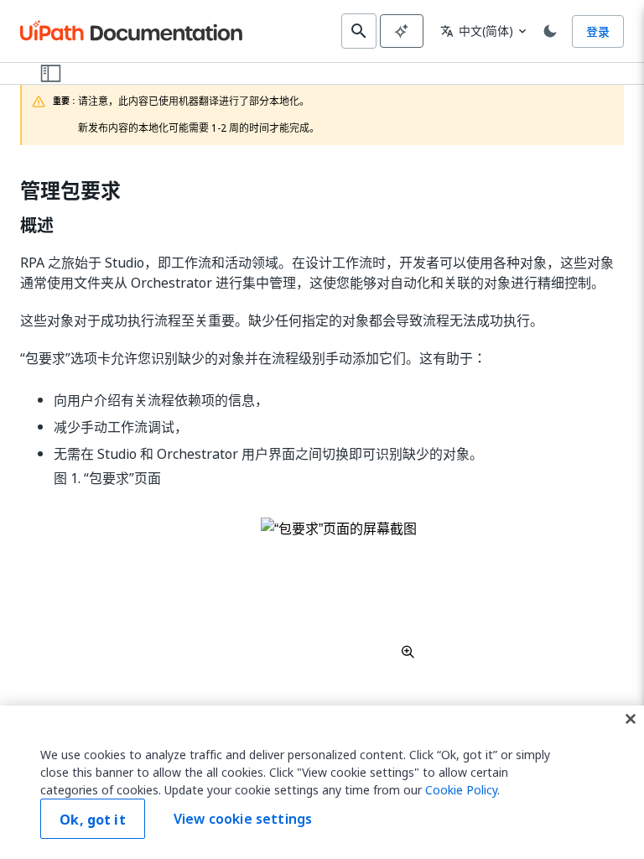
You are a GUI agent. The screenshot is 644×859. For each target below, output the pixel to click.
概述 (37, 225)
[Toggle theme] (550, 31)
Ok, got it (93, 820)
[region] (322, 782)
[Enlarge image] (338, 587)
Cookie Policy (461, 790)
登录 (598, 31)
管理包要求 (70, 191)
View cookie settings (243, 819)
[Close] (631, 719)
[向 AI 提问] (401, 31)
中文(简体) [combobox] (476, 30)
